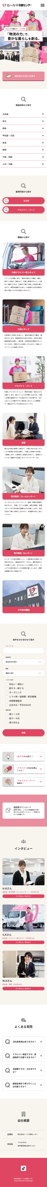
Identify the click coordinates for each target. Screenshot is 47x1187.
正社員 (26, 200)
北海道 (5, 114)
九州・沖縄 (7, 164)
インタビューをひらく (23, 896)
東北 (4, 121)
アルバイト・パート (26, 209)
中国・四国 (7, 156)
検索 (23, 732)
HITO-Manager (28, 1181)
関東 (4, 128)
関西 (4, 149)
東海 (4, 142)
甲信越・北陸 (8, 135)
